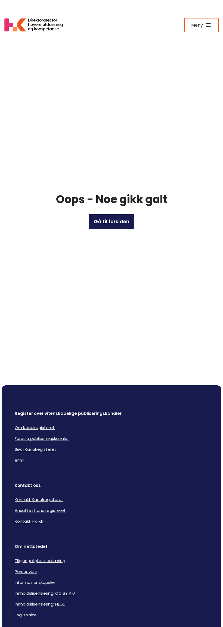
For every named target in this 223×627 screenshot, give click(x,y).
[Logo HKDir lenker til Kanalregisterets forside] (37, 25)
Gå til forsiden (111, 221)
